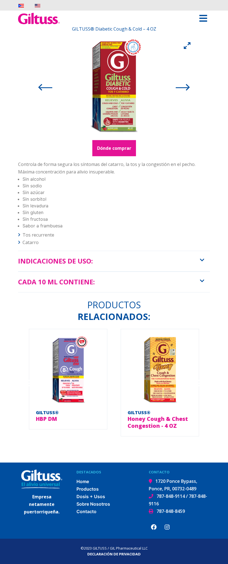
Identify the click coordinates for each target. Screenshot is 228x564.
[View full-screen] (187, 45)
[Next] (184, 87)
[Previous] (44, 87)
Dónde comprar (114, 148)
